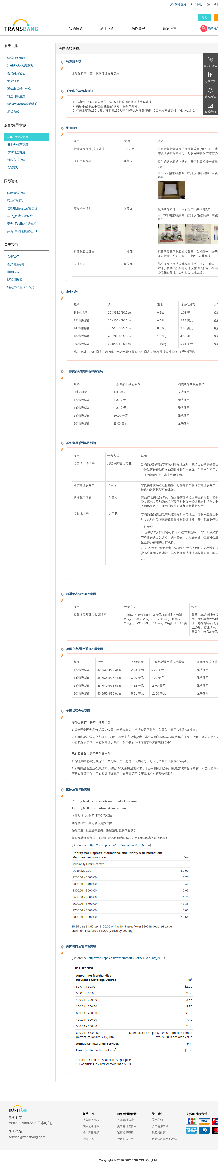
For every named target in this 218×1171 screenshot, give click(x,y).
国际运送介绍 (16, 193)
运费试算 (210, 81)
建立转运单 (210, 65)
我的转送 (76, 28)
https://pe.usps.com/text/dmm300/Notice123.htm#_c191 (126, 958)
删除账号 (13, 272)
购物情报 (138, 28)
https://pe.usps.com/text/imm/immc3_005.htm (119, 845)
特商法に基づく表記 (20, 287)
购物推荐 (169, 28)
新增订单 (13, 81)
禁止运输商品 (16, 200)
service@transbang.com (27, 1137)
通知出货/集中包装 (19, 88)
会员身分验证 (16, 73)
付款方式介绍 (16, 160)
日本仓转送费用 (17, 144)
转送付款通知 (16, 96)
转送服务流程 (16, 58)
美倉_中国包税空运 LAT (23, 231)
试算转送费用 (177, 4)
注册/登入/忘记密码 (20, 65)
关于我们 (13, 256)
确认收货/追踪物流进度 (22, 104)
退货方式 (13, 111)
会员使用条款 (16, 264)
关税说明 (13, 167)
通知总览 (210, 96)
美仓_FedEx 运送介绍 (21, 223)
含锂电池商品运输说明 (22, 208)
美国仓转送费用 (17, 137)
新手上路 (107, 28)
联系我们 (210, 111)
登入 (204, 17)
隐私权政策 (14, 279)
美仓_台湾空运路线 (20, 216)
